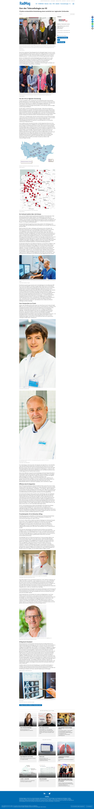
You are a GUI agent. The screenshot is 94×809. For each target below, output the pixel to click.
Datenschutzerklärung (10, 806)
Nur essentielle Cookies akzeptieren (77, 806)
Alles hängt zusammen (44, 727)
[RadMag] (24, 4)
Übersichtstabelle (43, 779)
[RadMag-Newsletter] (49, 793)
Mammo (46, 3)
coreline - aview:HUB (24, 779)
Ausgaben (53, 0)
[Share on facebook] (92, 17)
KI (58, 40)
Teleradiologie (61, 42)
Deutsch (68, 0)
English (73, 0)
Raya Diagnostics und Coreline (26, 756)
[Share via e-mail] (92, 28)
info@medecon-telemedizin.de (63, 32)
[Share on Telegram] (92, 26)
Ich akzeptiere (89, 806)
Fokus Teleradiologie (62, 37)
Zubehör (57, 3)
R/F (36, 3)
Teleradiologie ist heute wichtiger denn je (65, 728)
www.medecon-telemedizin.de (25, 670)
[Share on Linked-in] (92, 22)
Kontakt (64, 0)
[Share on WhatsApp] (92, 24)
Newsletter (58, 0)
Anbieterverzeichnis (45, 0)
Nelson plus (41, 756)
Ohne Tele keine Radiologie (25, 727)
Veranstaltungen (64, 3)
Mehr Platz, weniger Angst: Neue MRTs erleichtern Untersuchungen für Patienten (65, 780)
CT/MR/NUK (41, 3)
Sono (50, 3)
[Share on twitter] (92, 19)
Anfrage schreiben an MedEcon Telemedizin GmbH (30, 705)
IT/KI (53, 3)
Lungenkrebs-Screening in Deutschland (63, 757)
